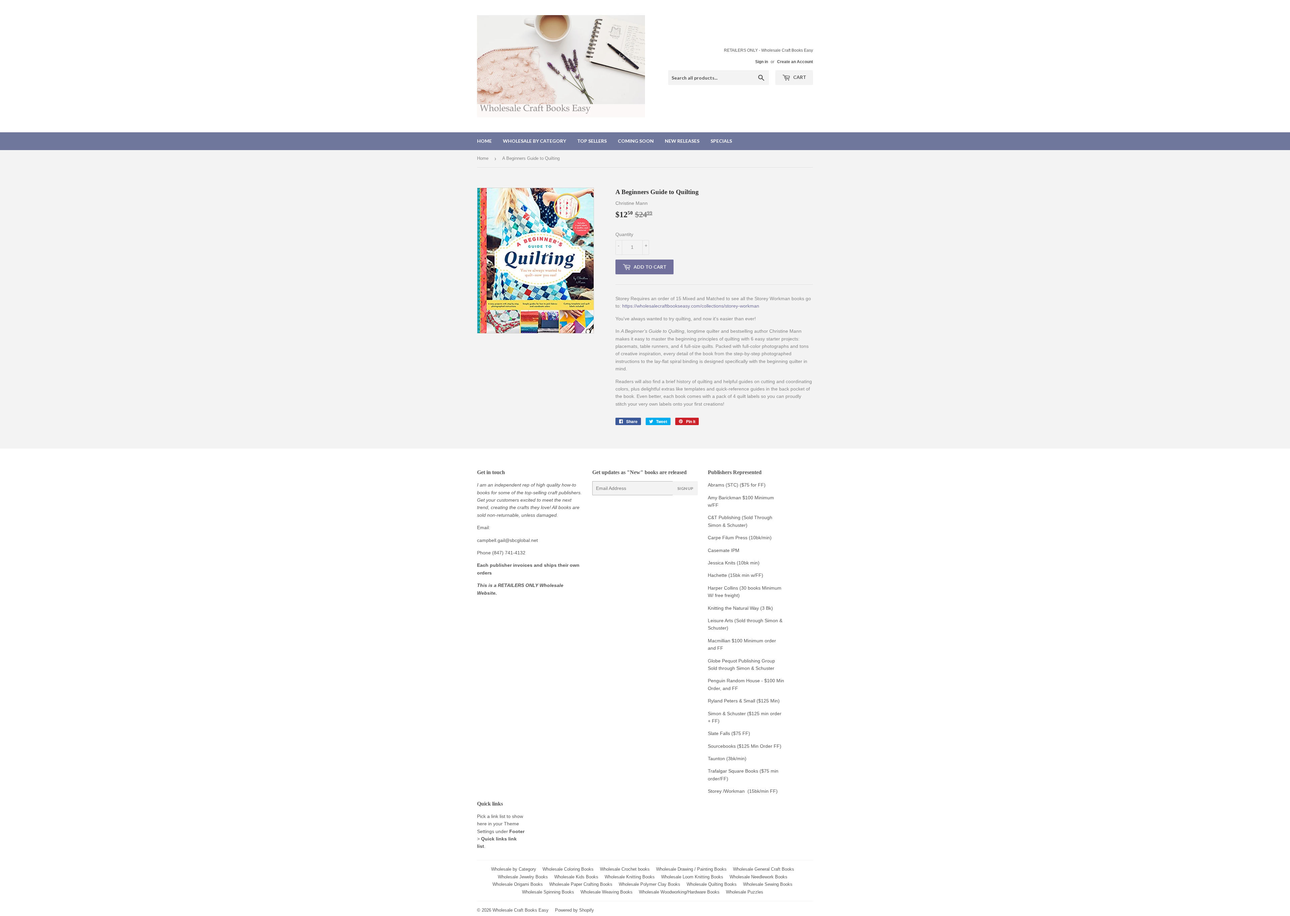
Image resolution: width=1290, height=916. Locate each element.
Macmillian (719, 640)
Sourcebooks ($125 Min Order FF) (744, 746)
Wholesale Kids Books (576, 876)
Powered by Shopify (574, 910)
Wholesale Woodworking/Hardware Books (679, 892)
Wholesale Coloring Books (568, 869)
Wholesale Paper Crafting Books (580, 884)
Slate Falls (719, 733)
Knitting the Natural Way (733, 608)
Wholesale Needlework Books (758, 876)
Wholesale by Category (534, 141)
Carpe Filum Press (727, 537)
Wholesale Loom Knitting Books (692, 876)
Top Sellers (592, 141)
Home (484, 141)
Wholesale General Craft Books (763, 869)
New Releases (682, 141)
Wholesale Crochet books (625, 869)
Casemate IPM (723, 550)
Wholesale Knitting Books (630, 876)
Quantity (624, 234)
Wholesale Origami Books (517, 884)
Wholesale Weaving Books (606, 892)
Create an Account (795, 61)
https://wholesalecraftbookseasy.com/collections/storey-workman (690, 306)
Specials (721, 141)
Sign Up (685, 488)
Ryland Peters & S (727, 700)
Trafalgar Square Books (733, 771)
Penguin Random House (734, 680)
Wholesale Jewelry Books (523, 876)
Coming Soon (636, 141)
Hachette (717, 575)
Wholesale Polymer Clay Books (649, 884)
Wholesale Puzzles (744, 892)
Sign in (761, 61)
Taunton (716, 758)
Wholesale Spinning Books (548, 892)
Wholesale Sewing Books (767, 884)
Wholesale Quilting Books (712, 884)
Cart (799, 77)
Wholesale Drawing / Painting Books (691, 869)
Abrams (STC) (723, 485)
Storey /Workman (726, 791)
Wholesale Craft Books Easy (520, 910)
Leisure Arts (721, 620)
